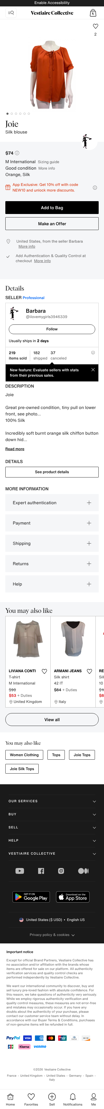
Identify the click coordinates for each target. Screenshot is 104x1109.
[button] (93, 13)
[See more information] (95, 188)
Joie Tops (82, 755)
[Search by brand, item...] (11, 13)
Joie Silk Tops (22, 769)
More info (46, 168)
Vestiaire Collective (32, 853)
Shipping (22, 543)
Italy (52, 1080)
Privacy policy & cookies (50, 934)
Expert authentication (35, 502)
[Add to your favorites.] (44, 671)
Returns (21, 563)
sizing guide (48, 162)
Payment (21, 523)
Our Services (23, 801)
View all (52, 719)
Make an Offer (52, 223)
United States (55, 1076)
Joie (11, 124)
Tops (56, 755)
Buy (13, 814)
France (12, 1076)
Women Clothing (24, 755)
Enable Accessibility (52, 3)
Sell (13, 827)
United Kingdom (31, 1076)
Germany (75, 1076)
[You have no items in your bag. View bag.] (93, 13)
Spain (89, 1076)
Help (17, 584)
